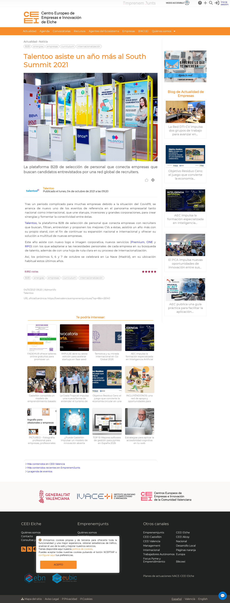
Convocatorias (62, 31)
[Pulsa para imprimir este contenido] (152, 180)
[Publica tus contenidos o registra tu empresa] (205, 2)
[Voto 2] (146, 271)
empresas (52, 46)
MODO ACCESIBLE (175, 3)
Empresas (128, 31)
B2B (27, 46)
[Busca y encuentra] (211, 2)
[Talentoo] (33, 193)
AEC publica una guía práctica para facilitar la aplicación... (185, 308)
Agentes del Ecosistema (104, 31)
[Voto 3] (149, 271)
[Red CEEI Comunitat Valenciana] (166, 500)
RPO (28, 246)
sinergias (38, 46)
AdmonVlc (50, 289)
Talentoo (48, 188)
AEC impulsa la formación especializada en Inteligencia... (185, 219)
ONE (149, 242)
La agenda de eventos (39, 471)
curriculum (67, 46)
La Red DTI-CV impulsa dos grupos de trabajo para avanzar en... (185, 130)
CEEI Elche (31, 524)
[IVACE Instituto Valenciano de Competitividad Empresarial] (87, 496)
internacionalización (88, 46)
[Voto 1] (143, 271)
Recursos (79, 31)
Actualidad (29, 31)
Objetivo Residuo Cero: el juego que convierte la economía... (185, 174)
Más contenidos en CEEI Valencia (46, 464)
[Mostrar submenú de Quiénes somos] (174, 31)
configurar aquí (47, 555)
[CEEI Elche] (52, 25)
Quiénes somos (161, 31)
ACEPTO (58, 564)
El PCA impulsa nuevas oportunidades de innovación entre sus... (185, 263)
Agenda (44, 31)
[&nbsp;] (185, 66)
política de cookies (82, 549)
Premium (138, 242)
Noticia (43, 41)
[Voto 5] (155, 271)
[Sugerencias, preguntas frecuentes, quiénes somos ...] (200, 2)
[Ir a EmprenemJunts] (139, 4)
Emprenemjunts (93, 524)
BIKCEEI (143, 31)
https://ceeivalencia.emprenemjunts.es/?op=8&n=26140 (78, 298)
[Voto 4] (152, 271)
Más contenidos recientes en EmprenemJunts (53, 467)
